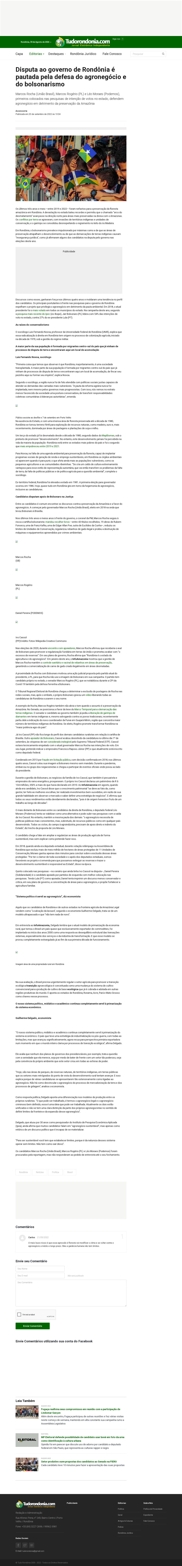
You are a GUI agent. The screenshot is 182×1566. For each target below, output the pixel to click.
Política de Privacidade (152, 1509)
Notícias (40, 1172)
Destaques (56, 54)
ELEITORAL (44, 1434)
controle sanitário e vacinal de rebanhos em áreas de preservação (77, 662)
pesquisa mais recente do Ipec (33, 314)
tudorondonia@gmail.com (33, 1551)
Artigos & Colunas (125, 1521)
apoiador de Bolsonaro (42, 738)
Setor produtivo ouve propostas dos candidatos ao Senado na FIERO (79, 1461)
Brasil (70, 1172)
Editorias (35, 54)
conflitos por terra (28, 219)
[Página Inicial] (82, 42)
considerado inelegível (59, 741)
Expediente (148, 1515)
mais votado (39, 310)
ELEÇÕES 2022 (46, 1406)
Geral (120, 1515)
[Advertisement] (71, 1200)
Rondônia (23, 1172)
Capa (19, 54)
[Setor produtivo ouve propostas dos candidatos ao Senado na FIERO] (27, 1464)
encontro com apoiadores (61, 648)
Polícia (120, 1527)
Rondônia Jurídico (83, 54)
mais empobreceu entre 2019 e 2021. (40, 446)
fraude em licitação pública (56, 759)
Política (55, 1172)
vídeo (89, 695)
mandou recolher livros (57, 521)
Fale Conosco (112, 54)
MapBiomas (108, 435)
